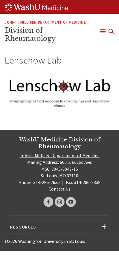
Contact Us (59, 189)
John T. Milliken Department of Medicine (45, 22)
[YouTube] (71, 202)
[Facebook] (48, 202)
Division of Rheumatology (30, 34)
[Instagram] (60, 202)
